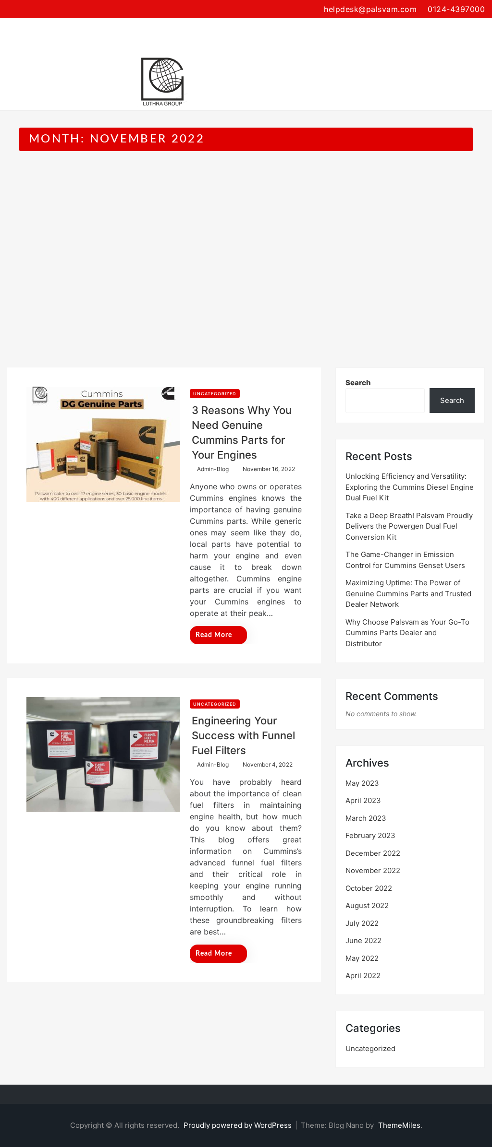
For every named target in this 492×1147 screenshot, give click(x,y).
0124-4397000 (456, 9)
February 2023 (370, 835)
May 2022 (362, 958)
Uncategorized (214, 393)
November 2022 (372, 870)
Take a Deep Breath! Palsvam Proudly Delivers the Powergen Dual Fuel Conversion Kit (409, 526)
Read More (214, 635)
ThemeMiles (399, 1125)
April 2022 (363, 975)
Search (358, 382)
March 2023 (365, 818)
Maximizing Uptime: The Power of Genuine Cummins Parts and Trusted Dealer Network (408, 593)
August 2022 (367, 905)
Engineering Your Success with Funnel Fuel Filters (243, 735)
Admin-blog (213, 469)
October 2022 (368, 888)
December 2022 (372, 853)
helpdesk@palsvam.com (370, 9)
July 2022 (362, 923)
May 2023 (362, 783)
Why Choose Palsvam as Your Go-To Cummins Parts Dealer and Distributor (407, 632)
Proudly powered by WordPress (239, 1125)
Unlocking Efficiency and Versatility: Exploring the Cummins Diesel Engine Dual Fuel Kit (409, 487)
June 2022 (363, 940)
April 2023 (363, 800)
